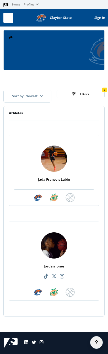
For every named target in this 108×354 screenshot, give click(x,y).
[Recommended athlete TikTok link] (46, 276)
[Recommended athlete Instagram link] (62, 276)
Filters (84, 94)
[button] (10, 37)
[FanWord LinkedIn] (24, 343)
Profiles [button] (29, 4)
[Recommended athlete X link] (54, 276)
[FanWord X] (32, 343)
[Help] (96, 342)
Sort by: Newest (25, 96)
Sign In (99, 17)
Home (16, 4)
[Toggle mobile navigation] (8, 18)
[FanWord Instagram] (40, 343)
